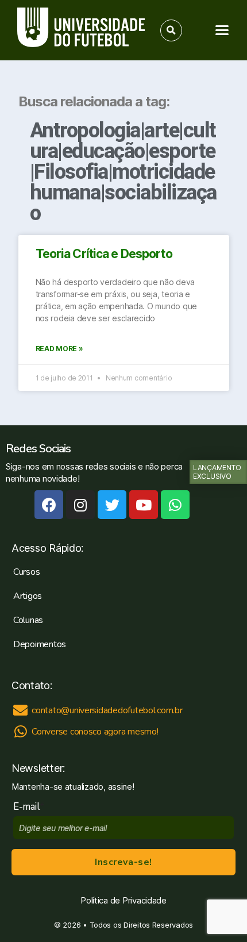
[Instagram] (80, 504)
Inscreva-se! (123, 862)
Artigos (27, 596)
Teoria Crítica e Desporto (104, 254)
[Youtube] (143, 504)
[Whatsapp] (175, 504)
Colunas (28, 620)
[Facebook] (48, 504)
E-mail (29, 806)
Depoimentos (39, 644)
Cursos (26, 572)
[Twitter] (112, 504)
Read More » (59, 348)
